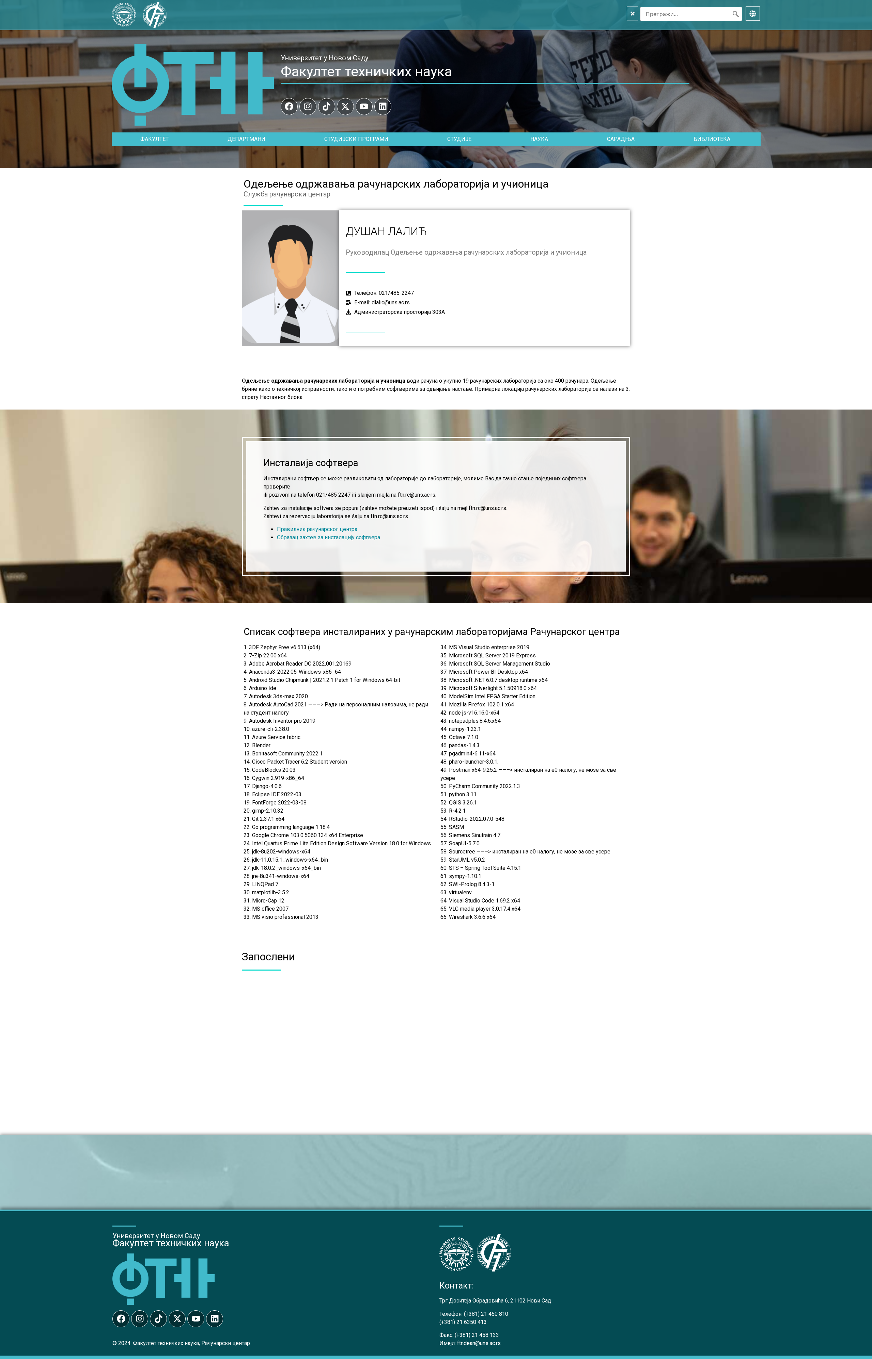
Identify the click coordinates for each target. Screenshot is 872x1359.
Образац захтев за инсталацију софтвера (328, 537)
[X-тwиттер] (345, 106)
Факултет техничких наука (366, 71)
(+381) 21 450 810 (486, 1314)
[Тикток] (326, 106)
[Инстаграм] (307, 106)
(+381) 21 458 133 (477, 1335)
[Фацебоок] (289, 106)
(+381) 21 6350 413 (463, 1322)
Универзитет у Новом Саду (324, 58)
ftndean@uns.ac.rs (479, 1343)
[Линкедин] (382, 106)
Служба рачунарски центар (287, 194)
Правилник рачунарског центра (317, 529)
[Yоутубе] (364, 106)
